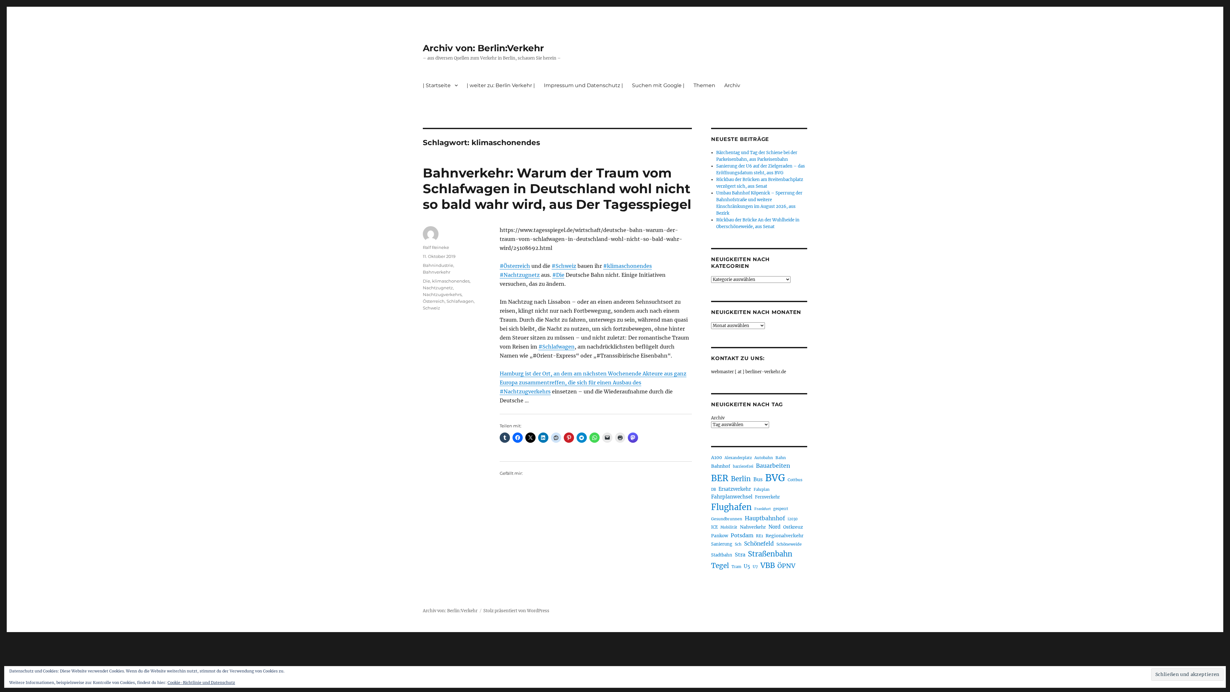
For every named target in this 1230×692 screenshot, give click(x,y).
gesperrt (780, 509)
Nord (774, 527)
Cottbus (795, 479)
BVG (775, 478)
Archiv (718, 418)
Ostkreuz (793, 527)
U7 (755, 566)
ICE (714, 527)
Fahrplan (761, 489)
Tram (736, 566)
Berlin (741, 479)
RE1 (759, 535)
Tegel (720, 566)
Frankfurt (762, 509)
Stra (740, 554)
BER (719, 478)
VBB (767, 565)
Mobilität (728, 527)
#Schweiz (564, 266)
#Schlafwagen (556, 346)
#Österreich (515, 266)
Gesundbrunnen (726, 518)
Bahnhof (720, 466)
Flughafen (731, 507)
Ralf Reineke (436, 247)
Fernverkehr (767, 497)
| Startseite (437, 85)
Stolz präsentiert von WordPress (516, 611)
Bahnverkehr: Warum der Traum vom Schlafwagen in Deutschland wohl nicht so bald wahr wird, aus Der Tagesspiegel (557, 188)
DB (713, 489)
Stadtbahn (721, 555)
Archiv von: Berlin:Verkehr (483, 48)
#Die (558, 275)
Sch (738, 544)
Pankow (719, 536)
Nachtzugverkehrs (442, 294)
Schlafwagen (460, 301)
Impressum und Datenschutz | (583, 85)
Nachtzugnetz (438, 287)
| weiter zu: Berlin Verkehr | (501, 85)
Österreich (434, 301)
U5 (747, 566)
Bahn (780, 457)
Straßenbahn (770, 553)
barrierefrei (743, 466)
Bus (758, 479)
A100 (716, 457)
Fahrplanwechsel (731, 497)
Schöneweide (789, 544)
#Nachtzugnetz (520, 275)
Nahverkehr (753, 527)
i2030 (793, 519)
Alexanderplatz (738, 458)
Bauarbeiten (773, 465)
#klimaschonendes (627, 266)
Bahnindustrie (438, 265)
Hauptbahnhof (765, 518)
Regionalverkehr (785, 536)
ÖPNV (786, 566)
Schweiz (431, 307)
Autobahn (763, 457)
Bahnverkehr (436, 272)
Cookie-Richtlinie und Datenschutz (201, 682)
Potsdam (742, 535)
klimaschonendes (451, 281)
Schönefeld (759, 543)
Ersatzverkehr (734, 489)
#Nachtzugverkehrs (525, 391)
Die (426, 281)
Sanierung (721, 544)
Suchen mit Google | (658, 85)
